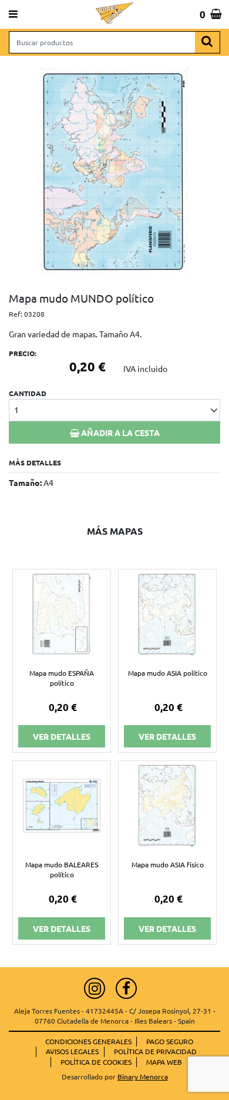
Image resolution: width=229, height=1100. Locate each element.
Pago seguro (169, 1041)
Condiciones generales (88, 1041)
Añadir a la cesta (119, 432)
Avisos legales (72, 1051)
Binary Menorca (142, 1076)
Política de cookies (96, 1062)
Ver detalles (61, 736)
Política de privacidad (155, 1051)
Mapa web (164, 1062)
